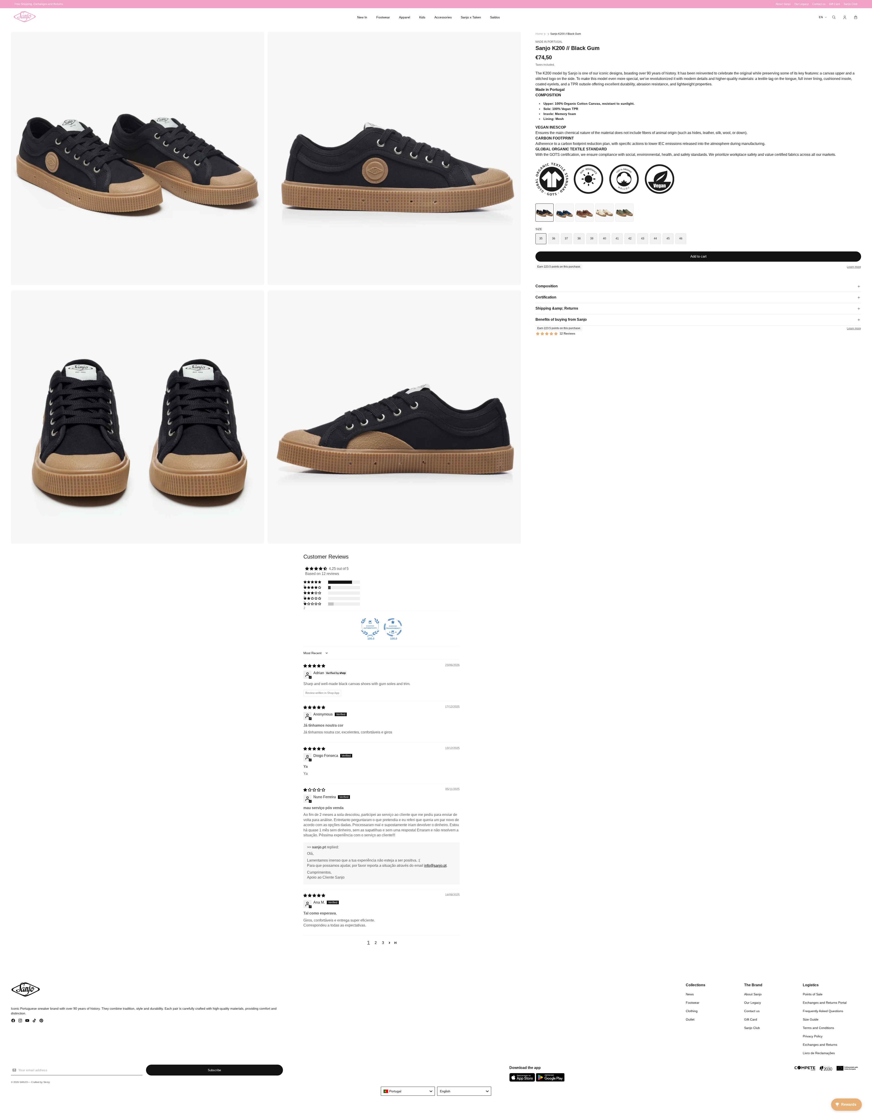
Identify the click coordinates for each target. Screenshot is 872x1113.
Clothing (692, 1011)
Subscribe (214, 1070)
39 (592, 238)
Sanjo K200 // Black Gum (565, 33)
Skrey (46, 1082)
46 (681, 238)
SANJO (24, 1082)
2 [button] (376, 943)
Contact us (752, 1011)
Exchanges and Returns (820, 1044)
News (690, 994)
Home (539, 33)
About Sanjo (753, 994)
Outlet (690, 1019)
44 (655, 238)
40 (604, 238)
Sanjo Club (752, 1028)
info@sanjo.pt (435, 865)
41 (617, 238)
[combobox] (408, 1091)
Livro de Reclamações (819, 1053)
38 (579, 238)
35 (541, 238)
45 (668, 238)
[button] (383, 17)
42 (630, 238)
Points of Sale (812, 994)
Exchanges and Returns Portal (825, 1002)
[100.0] (370, 627)
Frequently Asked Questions (823, 1011)
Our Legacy (752, 1002)
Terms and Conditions (818, 1028)
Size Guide (810, 1019)
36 (553, 238)
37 (566, 238)
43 (642, 238)
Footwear (692, 1002)
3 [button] (383, 943)
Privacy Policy (812, 1036)
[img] (314, 666)
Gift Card (750, 1019)
